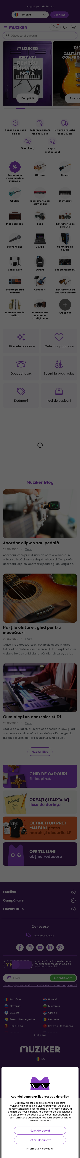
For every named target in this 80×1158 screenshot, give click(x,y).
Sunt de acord (40, 1130)
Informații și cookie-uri (40, 1149)
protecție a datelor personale (50, 1119)
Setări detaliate (40, 1140)
